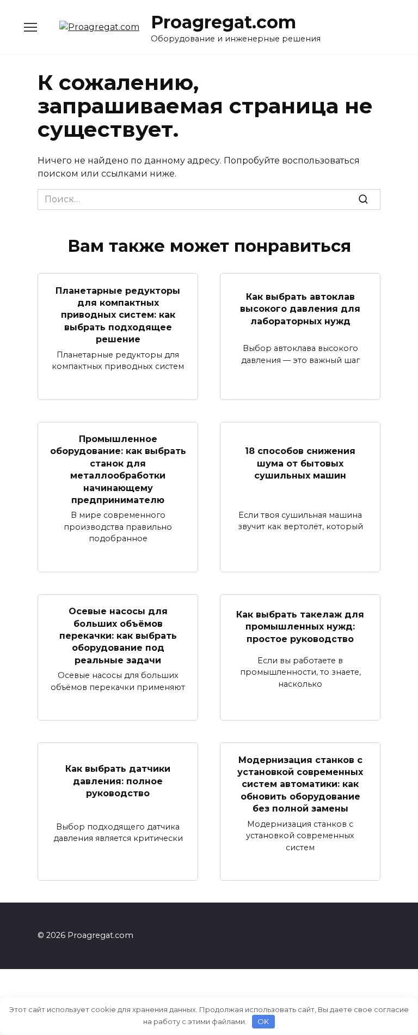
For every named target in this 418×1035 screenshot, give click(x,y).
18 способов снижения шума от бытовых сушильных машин (300, 463)
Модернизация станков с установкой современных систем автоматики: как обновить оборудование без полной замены (300, 784)
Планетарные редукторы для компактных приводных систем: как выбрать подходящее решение (118, 314)
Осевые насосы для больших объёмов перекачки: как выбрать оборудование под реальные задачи (118, 635)
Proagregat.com (223, 22)
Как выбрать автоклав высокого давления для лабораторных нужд (300, 308)
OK (263, 1021)
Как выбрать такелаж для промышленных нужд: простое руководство (300, 626)
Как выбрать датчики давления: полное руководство (117, 781)
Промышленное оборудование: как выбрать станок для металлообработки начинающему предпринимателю (118, 469)
